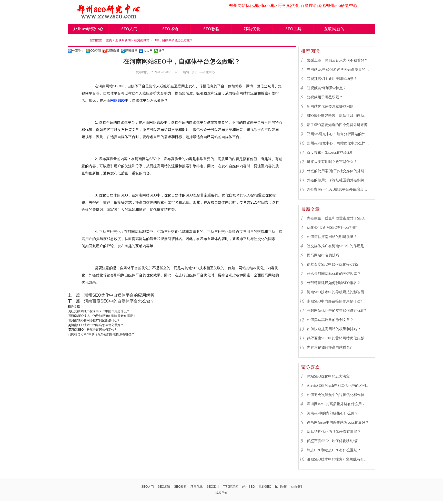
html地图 (281, 486)
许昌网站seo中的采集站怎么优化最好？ (338, 422)
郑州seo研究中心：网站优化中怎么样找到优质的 (338, 143)
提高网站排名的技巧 (323, 255)
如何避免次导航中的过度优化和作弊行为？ (338, 395)
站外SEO (265, 486)
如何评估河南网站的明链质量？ (332, 237)
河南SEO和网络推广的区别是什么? (95, 320)
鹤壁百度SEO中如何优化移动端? (332, 264)
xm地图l (296, 486)
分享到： (78, 51)
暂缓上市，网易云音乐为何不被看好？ (337, 60)
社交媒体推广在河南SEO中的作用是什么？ (100, 311)
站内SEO (248, 486)
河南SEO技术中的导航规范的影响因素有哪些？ (103, 316)
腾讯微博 (131, 51)
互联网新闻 (334, 29)
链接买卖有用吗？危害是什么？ (332, 162)
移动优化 (252, 29)
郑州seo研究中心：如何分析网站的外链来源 (338, 134)
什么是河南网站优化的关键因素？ (334, 274)
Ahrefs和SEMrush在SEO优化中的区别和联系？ (338, 386)
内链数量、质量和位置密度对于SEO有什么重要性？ (338, 218)
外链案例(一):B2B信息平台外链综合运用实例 (338, 189)
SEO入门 (129, 29)
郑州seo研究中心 (88, 29)
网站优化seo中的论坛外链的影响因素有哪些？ (103, 334)
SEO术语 (170, 29)
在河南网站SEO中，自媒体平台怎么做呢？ (163, 40)
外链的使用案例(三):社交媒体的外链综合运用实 (338, 171)
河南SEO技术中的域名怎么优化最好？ (97, 325)
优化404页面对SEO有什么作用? (332, 227)
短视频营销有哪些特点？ (326, 88)
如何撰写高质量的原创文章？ (330, 320)
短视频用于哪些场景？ (325, 97)
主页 (109, 40)
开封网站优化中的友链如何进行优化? (336, 310)
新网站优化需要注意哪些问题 (330, 106)
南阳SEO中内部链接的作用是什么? (334, 301)
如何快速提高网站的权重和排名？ (334, 329)
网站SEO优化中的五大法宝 (328, 376)
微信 (161, 51)
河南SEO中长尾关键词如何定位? (93, 329)
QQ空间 (95, 51)
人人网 (148, 51)
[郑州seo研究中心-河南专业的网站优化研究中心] (108, 17)
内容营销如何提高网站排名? (329, 347)
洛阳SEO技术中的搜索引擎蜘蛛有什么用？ (338, 459)
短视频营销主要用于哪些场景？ (332, 79)
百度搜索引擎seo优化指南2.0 (329, 152)
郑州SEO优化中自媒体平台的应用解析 (119, 295)
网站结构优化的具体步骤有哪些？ (334, 432)
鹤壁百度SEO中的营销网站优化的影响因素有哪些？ (338, 338)
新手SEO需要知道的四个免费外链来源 (337, 125)
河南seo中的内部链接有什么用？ (332, 413)
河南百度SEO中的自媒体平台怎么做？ (119, 301)
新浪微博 (113, 51)
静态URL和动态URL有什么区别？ (334, 450)
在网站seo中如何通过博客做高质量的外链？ (338, 69)
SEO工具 (293, 29)
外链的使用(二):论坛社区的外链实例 (335, 180)
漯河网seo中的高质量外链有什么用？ (336, 404)
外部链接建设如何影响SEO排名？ (333, 283)
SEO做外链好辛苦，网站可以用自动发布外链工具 (338, 116)
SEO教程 (211, 29)
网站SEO (117, 100)
